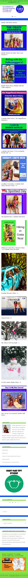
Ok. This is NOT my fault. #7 (10, 343)
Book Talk (5, 453)
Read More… (17, 439)
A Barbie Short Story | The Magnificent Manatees (13, 119)
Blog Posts (5, 450)
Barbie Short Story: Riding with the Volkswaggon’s (12, 86)
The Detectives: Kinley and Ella (10, 462)
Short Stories (5, 459)
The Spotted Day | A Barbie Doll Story (13, 216)
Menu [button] (15, 16)
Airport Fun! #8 (6, 318)
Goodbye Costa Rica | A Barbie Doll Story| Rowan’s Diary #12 (12, 184)
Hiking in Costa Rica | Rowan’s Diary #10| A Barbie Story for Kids (13, 248)
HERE (18, 2)
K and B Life (14, 9)
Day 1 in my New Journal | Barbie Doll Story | (13, 414)
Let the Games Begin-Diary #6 (11, 382)
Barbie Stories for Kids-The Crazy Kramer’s (12, 53)
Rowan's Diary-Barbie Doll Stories (11, 456)
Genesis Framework (23, 575)
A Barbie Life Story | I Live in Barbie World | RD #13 (12, 152)
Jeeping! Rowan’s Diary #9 (9, 293)
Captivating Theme (13, 575)
